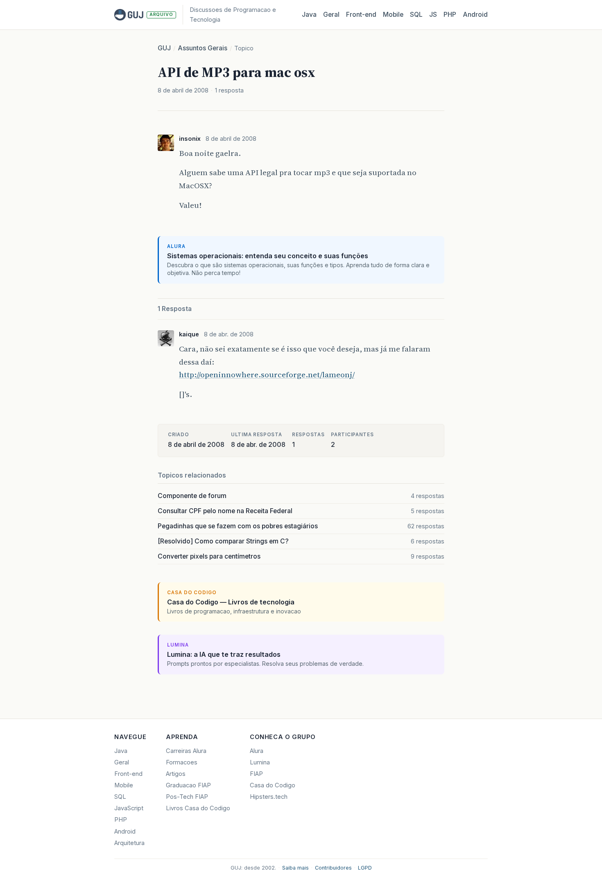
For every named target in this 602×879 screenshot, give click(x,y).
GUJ (164, 48)
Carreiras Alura (186, 751)
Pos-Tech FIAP (187, 796)
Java (309, 14)
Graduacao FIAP (188, 785)
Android (475, 14)
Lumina (260, 762)
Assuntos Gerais (202, 48)
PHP (450, 14)
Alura (256, 751)
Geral (331, 14)
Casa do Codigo (272, 785)
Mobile (393, 14)
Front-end (128, 774)
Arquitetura (129, 843)
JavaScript (128, 808)
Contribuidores (333, 868)
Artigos (176, 774)
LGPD (365, 868)
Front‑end (361, 14)
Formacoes (181, 762)
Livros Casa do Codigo (198, 808)
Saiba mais (295, 868)
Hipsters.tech (268, 796)
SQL (416, 14)
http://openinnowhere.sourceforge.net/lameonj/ (267, 374)
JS (433, 14)
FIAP (256, 774)
